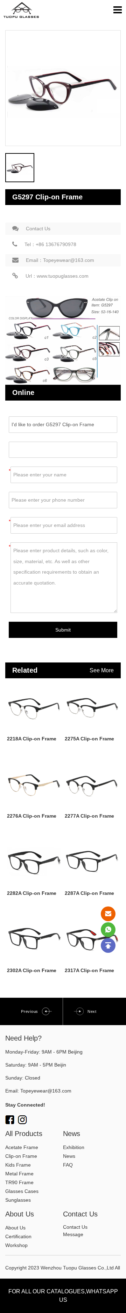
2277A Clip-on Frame (89, 816)
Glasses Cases (21, 1191)
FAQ (68, 1165)
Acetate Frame (21, 1147)
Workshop (16, 1245)
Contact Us (38, 228)
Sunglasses (18, 1200)
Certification (18, 1236)
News (69, 1156)
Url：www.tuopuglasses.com (57, 276)
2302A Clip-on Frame (31, 970)
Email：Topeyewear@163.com (60, 260)
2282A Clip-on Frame (31, 893)
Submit (63, 630)
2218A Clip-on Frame (31, 738)
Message (73, 1234)
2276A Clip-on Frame (31, 816)
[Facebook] (9, 1119)
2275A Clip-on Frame (89, 738)
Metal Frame (19, 1173)
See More (102, 670)
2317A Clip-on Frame (89, 970)
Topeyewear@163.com (45, 1091)
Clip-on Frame (21, 1156)
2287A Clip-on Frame (89, 893)
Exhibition (73, 1147)
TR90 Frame (19, 1182)
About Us (15, 1227)
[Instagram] (22, 1119)
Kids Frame (18, 1165)
